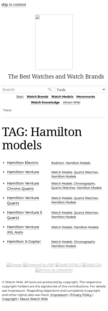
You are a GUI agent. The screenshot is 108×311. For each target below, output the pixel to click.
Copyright (9, 299)
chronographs (84, 183)
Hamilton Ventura (23, 172)
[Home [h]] (54, 41)
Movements (85, 96)
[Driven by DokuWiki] (54, 269)
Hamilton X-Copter (24, 241)
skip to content (13, 4)
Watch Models (62, 96)
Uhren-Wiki (71, 102)
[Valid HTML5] (68, 264)
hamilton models (78, 163)
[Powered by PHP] (39, 264)
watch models (61, 172)
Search (50, 89)
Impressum (59, 295)
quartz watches (86, 172)
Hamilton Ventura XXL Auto (23, 229)
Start (20, 96)
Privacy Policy (81, 295)
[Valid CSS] (91, 264)
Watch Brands (37, 96)
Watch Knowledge (45, 102)
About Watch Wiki (34, 299)
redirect (57, 163)
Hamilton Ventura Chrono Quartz (23, 186)
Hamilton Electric (22, 162)
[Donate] (14, 264)
